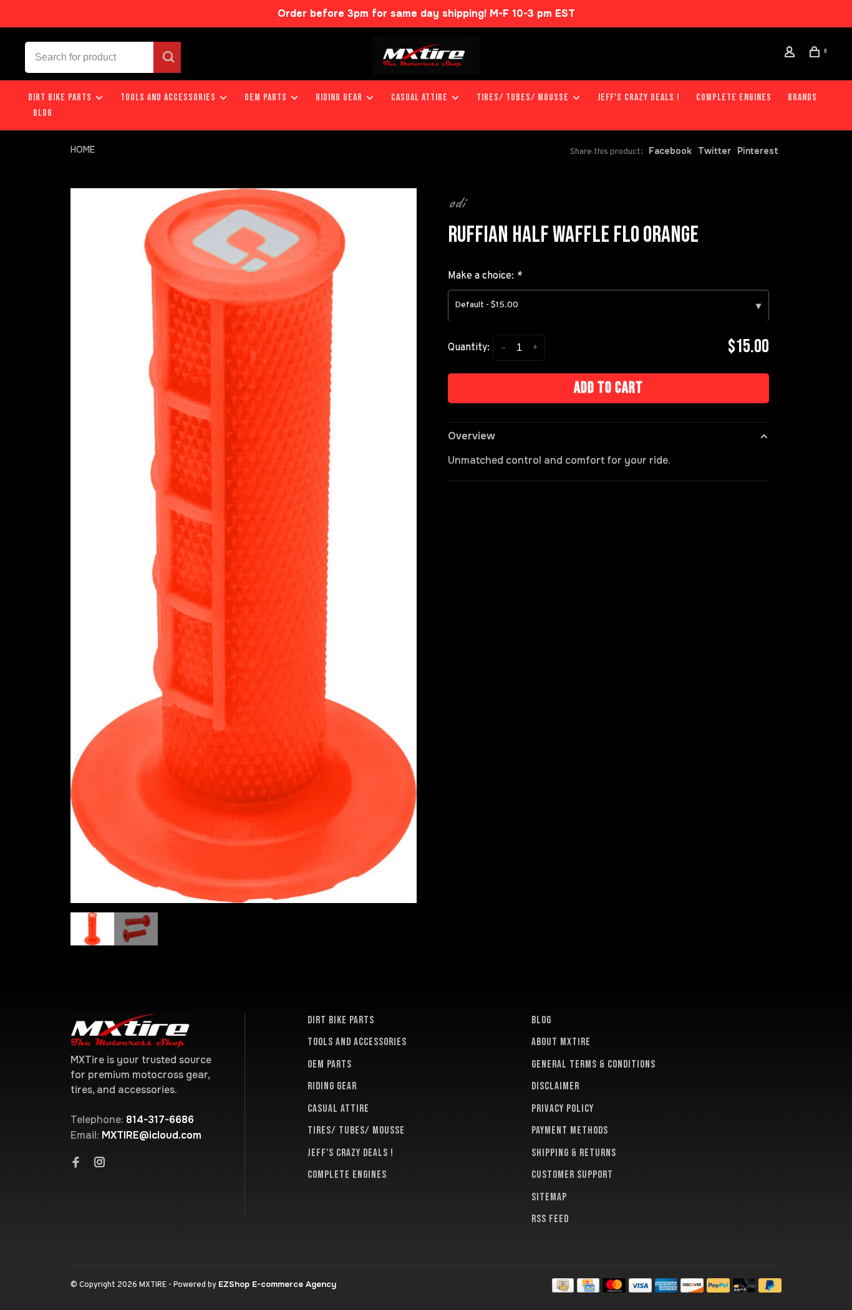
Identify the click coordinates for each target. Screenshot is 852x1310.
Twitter (714, 150)
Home (82, 149)
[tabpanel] (243, 545)
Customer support (572, 1175)
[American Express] (666, 1289)
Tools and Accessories (168, 97)
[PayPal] (718, 1289)
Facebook (670, 150)
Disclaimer (555, 1086)
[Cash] (563, 1289)
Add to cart (608, 388)
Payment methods (569, 1130)
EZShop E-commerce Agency (277, 1284)
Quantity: (469, 348)
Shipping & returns (573, 1153)
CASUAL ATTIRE (419, 97)
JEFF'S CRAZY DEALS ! (639, 97)
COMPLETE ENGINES (734, 97)
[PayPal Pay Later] (770, 1289)
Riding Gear (339, 97)
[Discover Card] (692, 1289)
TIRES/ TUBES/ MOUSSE (523, 97)
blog (42, 113)
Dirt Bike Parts (61, 97)
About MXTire (561, 1042)
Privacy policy (562, 1108)
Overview (471, 435)
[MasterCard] (614, 1289)
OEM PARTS (265, 97)
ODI (456, 203)
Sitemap (549, 1197)
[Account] (791, 54)
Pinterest (757, 150)
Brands (802, 97)
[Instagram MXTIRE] (99, 1163)
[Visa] (640, 1289)
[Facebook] (76, 1163)
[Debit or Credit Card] (744, 1289)
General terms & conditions (593, 1064)
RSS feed (550, 1219)
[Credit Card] (588, 1289)
